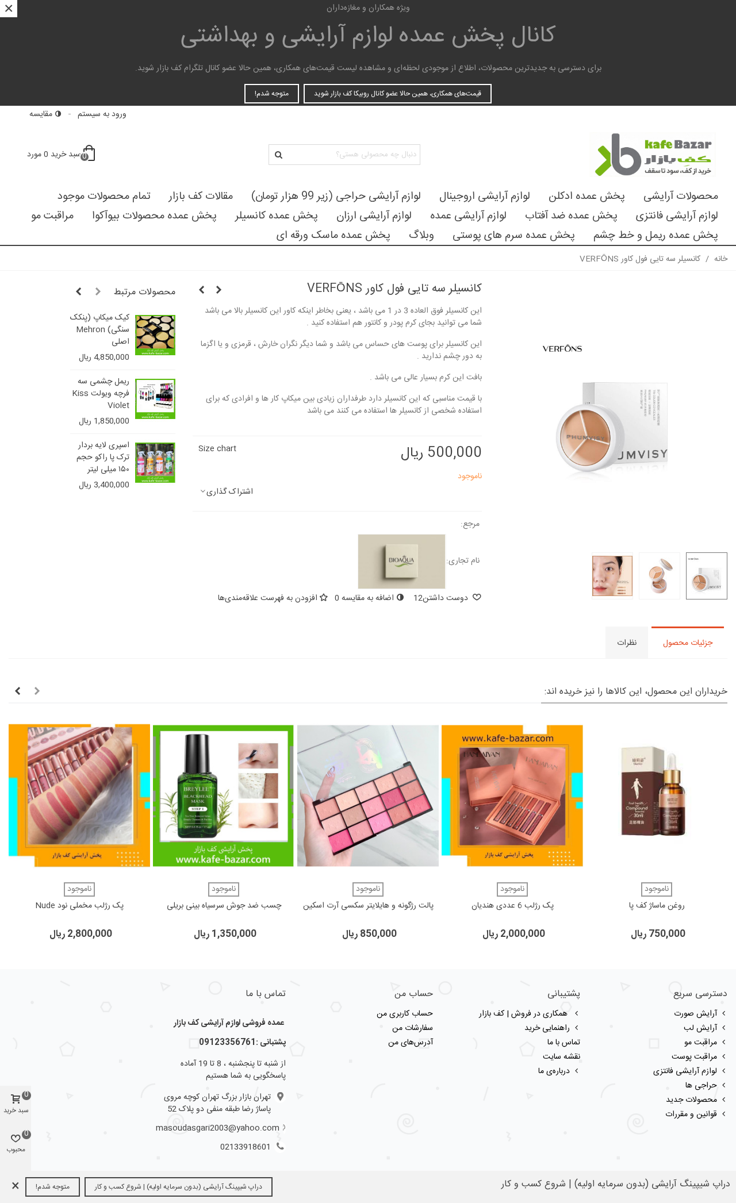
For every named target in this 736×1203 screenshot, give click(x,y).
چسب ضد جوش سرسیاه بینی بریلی (224, 906)
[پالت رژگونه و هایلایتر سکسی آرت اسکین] (368, 796)
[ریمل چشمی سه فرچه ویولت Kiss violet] (155, 399)
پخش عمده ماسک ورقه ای (333, 235)
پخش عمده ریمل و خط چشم (655, 235)
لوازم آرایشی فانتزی (677, 216)
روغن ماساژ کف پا (657, 906)
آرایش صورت (695, 1014)
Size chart (217, 449)
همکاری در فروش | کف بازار (524, 1014)
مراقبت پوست (694, 1057)
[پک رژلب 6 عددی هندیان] (512, 796)
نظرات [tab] (627, 643)
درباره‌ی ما (554, 1071)
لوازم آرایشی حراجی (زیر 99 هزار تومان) (336, 196)
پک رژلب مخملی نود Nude (79, 906)
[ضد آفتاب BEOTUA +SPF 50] (218, 290)
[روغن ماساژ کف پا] (656, 796)
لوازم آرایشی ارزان (374, 216)
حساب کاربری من (405, 1014)
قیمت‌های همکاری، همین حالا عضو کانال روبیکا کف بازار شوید (397, 93)
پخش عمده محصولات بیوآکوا (154, 216)
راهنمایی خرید (547, 1028)
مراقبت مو (52, 216)
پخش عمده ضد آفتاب (571, 216)
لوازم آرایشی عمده (468, 216)
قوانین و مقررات (691, 1114)
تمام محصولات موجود (104, 196)
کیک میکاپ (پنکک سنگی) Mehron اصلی (99, 330)
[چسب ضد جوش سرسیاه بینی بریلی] (223, 796)
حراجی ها (701, 1086)
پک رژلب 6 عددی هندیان (512, 906)
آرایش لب (700, 1028)
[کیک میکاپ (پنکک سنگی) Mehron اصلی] (155, 335)
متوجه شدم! (272, 93)
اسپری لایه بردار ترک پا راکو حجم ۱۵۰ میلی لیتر (102, 458)
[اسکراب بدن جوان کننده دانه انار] (201, 290)
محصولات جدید (691, 1100)
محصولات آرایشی (680, 196)
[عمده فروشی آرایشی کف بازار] (652, 154)
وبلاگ (421, 235)
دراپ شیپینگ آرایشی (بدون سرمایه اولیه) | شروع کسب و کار (178, 1187)
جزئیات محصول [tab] (687, 643)
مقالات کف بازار (201, 196)
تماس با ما (563, 1043)
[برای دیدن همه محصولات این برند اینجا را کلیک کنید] (402, 561)
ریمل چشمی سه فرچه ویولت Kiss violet (100, 394)
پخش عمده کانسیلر (276, 216)
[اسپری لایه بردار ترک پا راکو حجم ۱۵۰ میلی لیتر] (155, 463)
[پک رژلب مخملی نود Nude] (79, 796)
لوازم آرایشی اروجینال (484, 196)
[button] (98, 292)
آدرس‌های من (410, 1043)
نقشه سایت (561, 1057)
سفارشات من (412, 1028)
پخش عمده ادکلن (587, 196)
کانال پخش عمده (368, 36)
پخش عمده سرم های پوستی (514, 235)
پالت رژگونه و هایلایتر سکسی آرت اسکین (368, 906)
